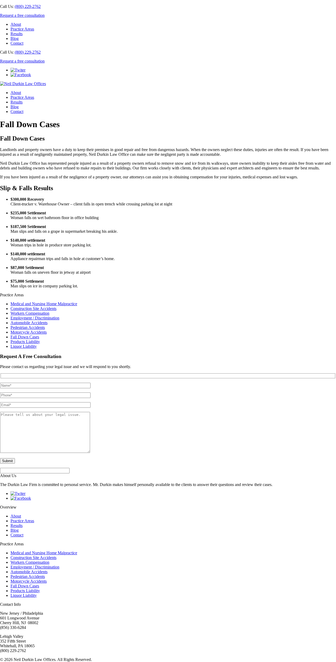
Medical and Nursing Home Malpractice (43, 304)
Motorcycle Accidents (28, 332)
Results (16, 34)
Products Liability (25, 341)
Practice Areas (22, 29)
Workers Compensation (29, 313)
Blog (14, 38)
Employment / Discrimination (34, 318)
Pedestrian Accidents (27, 327)
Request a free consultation (22, 15)
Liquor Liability (23, 346)
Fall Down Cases (24, 337)
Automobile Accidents (29, 322)
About (15, 24)
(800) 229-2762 (28, 6)
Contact (16, 43)
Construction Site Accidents (33, 308)
